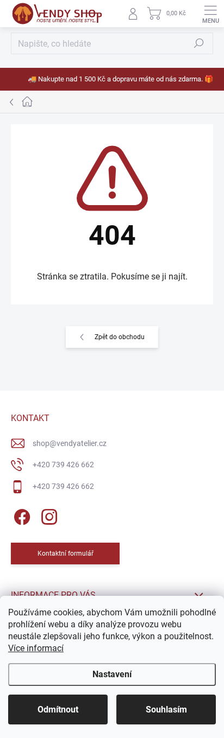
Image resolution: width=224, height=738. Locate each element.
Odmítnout (58, 709)
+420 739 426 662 (63, 464)
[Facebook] (20, 514)
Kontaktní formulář (66, 553)
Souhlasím (166, 709)
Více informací (36, 648)
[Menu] (210, 13)
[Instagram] (47, 514)
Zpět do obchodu (120, 337)
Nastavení (112, 674)
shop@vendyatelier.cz (70, 443)
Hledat (199, 43)
